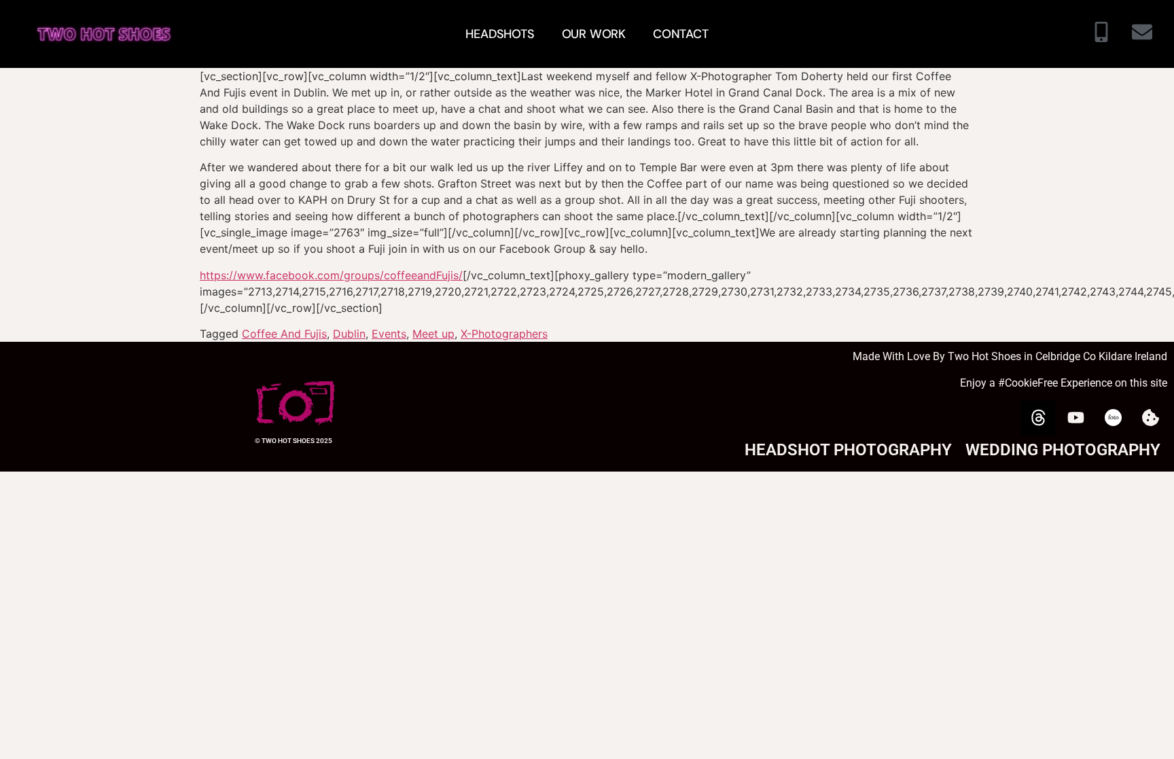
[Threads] (1038, 418)
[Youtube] (1075, 418)
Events (389, 333)
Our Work (594, 34)
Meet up (433, 333)
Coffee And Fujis (284, 333)
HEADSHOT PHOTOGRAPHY (848, 449)
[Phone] (1101, 34)
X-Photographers (504, 333)
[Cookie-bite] (1150, 418)
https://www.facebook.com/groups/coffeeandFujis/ (331, 275)
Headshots (499, 34)
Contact (681, 34)
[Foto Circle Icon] (1113, 418)
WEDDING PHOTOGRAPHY (1062, 449)
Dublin (349, 333)
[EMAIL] (1142, 34)
